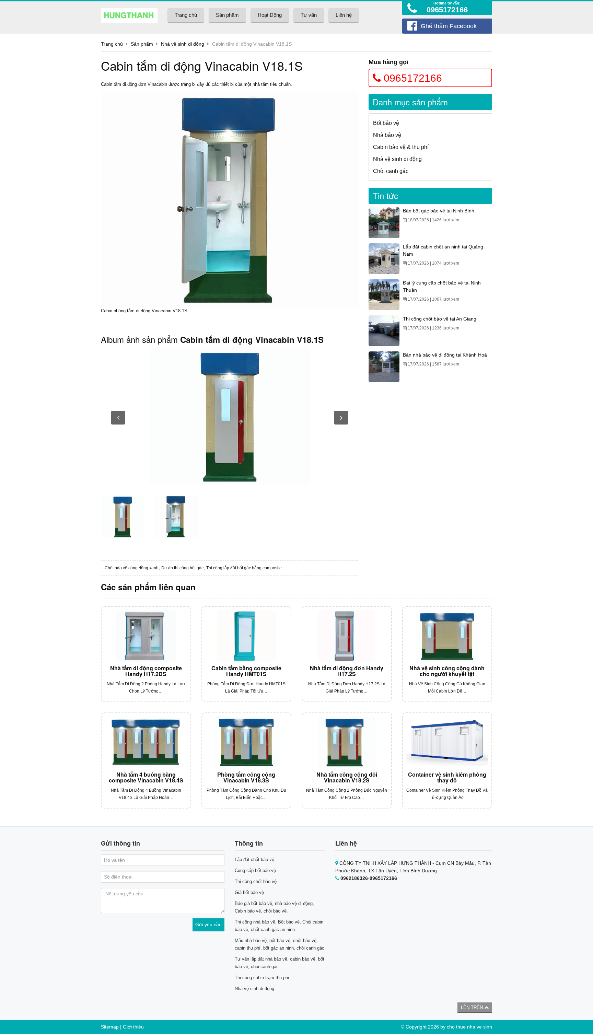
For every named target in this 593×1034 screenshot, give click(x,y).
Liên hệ (344, 15)
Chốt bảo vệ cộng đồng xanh (132, 568)
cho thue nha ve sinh (469, 1027)
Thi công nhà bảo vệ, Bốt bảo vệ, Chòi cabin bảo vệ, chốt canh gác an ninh (279, 925)
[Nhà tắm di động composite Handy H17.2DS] (146, 636)
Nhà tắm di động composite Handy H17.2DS (146, 671)
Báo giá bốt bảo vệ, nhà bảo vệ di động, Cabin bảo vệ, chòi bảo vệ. (274, 907)
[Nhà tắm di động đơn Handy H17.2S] (347, 636)
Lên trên (472, 1007)
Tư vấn (309, 15)
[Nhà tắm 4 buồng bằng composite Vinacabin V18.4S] (146, 742)
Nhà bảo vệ (387, 135)
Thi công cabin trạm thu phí (262, 977)
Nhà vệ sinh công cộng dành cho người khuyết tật (447, 671)
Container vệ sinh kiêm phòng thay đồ (447, 777)
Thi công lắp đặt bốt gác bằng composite (244, 568)
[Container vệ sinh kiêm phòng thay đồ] (447, 742)
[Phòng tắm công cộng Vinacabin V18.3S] (247, 742)
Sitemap (110, 1027)
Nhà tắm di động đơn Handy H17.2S (346, 671)
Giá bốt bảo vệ (249, 892)
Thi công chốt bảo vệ (256, 881)
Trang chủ (186, 15)
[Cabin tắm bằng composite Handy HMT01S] (247, 636)
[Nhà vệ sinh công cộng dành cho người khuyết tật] (447, 636)
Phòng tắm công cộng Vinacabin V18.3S (246, 777)
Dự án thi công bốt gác (182, 568)
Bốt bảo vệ (386, 123)
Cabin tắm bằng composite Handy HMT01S (246, 671)
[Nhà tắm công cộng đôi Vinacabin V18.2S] (347, 742)
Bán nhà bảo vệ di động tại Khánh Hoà (445, 355)
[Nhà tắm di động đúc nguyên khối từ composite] (229, 416)
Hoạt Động (270, 15)
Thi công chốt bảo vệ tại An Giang (439, 319)
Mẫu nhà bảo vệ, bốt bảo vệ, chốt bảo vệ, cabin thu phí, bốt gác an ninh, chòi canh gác (279, 944)
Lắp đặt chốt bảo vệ (254, 859)
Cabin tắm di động (119, 84)
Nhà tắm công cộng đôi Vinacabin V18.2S (346, 777)
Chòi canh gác (390, 171)
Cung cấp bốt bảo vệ (255, 870)
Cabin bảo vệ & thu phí (401, 147)
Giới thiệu (133, 1027)
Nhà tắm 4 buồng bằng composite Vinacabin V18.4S (146, 777)
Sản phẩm (227, 15)
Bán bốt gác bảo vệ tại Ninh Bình (438, 210)
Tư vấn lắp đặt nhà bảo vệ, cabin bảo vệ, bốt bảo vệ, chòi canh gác (279, 962)
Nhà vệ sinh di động (397, 159)
